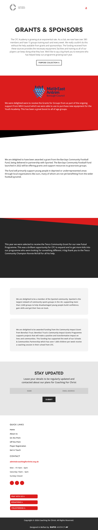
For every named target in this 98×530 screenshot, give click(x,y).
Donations (16, 502)
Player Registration (18, 446)
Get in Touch (15, 450)
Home (12, 429)
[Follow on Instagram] (17, 483)
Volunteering (17, 508)
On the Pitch (15, 438)
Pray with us (17, 496)
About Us (14, 434)
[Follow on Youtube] (22, 483)
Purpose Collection (48, 62)
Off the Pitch (15, 442)
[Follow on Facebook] (12, 483)
